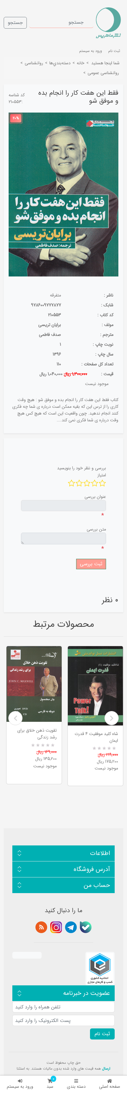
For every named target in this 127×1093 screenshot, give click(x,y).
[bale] (86, 927)
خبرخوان (41, 927)
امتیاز (101, 475)
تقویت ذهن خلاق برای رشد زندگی (37, 734)
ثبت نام (114, 51)
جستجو (15, 22)
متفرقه (55, 295)
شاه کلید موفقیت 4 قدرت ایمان (96, 737)
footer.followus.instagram (56, 927)
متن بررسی (96, 529)
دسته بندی (76, 1086)
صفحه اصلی (109, 1086)
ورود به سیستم (20, 1086)
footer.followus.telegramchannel (71, 927)
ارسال (106, 1068)
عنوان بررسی (95, 496)
